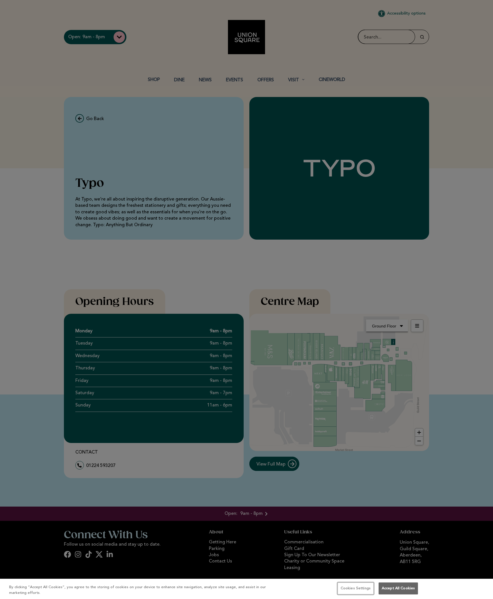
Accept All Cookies (398, 588)
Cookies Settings (356, 588)
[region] (246, 589)
